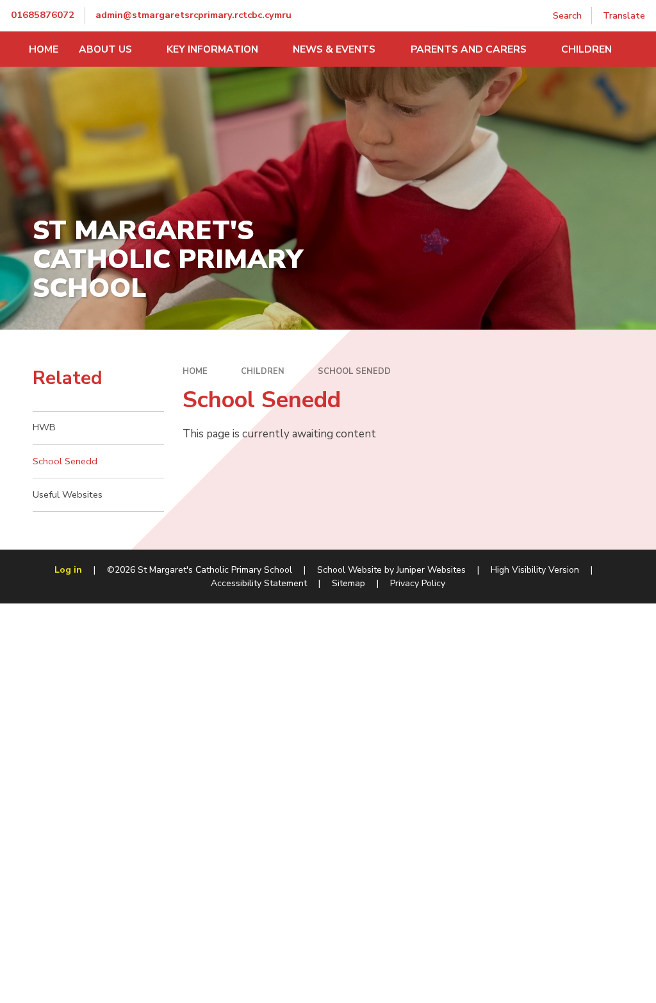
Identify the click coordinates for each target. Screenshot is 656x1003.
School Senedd (354, 371)
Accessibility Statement (259, 583)
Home (195, 371)
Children (262, 371)
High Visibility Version (535, 570)
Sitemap (348, 583)
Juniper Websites (431, 570)
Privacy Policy (417, 583)
